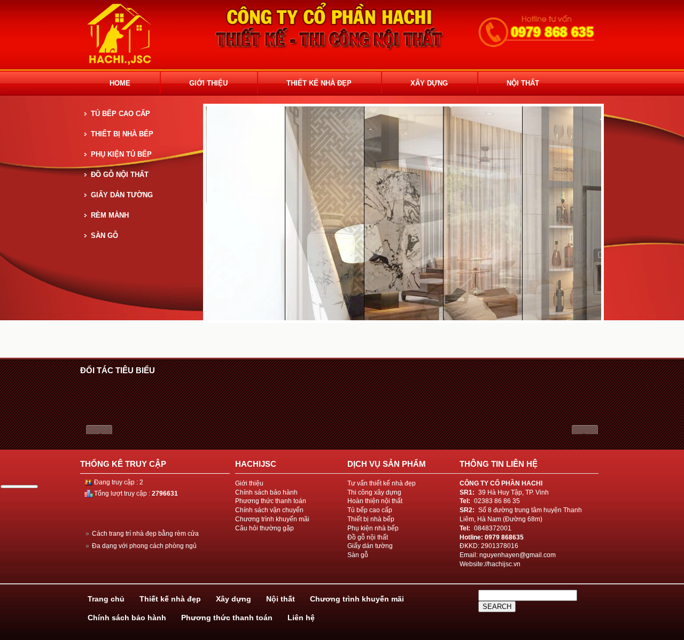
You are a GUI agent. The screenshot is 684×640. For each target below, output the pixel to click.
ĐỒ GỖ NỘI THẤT (120, 175)
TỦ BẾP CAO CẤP (120, 114)
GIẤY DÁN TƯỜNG (122, 195)
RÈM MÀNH (110, 215)
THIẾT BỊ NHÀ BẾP (122, 134)
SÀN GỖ (104, 236)
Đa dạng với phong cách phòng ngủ (141, 546)
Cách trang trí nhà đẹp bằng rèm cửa (142, 533)
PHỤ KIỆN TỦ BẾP (121, 154)
